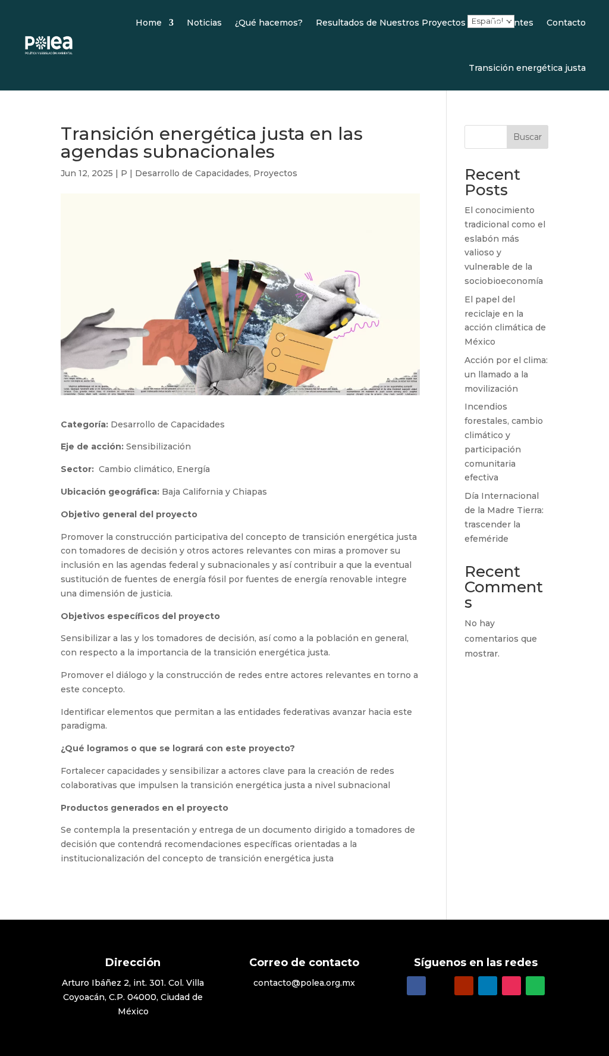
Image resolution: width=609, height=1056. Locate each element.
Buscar (527, 137)
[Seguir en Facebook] (416, 985)
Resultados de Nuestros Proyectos (391, 22)
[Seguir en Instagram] (511, 985)
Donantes (512, 22)
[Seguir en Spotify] (535, 985)
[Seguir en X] (440, 985)
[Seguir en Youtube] (463, 985)
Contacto (566, 22)
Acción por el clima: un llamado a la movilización (506, 374)
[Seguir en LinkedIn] (487, 985)
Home (149, 22)
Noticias (204, 22)
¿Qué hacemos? (269, 22)
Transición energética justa (527, 68)
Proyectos (275, 173)
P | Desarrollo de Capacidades (185, 173)
